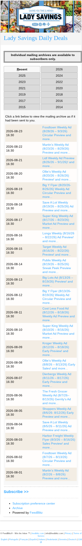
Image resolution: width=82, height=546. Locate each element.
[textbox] (41, 39)
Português (13, 539)
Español (33, 539)
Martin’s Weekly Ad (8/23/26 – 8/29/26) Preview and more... (56, 148)
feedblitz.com (38, 533)
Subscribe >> (16, 492)
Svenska (63, 539)
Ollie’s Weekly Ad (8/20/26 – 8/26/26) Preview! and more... (56, 175)
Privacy (68, 533)
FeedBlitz (36, 512)
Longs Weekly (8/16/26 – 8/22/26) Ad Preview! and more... (58, 237)
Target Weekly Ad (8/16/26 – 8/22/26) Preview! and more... (56, 250)
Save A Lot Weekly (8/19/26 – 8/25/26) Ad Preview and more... (57, 206)
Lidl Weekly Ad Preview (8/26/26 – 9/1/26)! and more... (58, 162)
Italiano (42, 539)
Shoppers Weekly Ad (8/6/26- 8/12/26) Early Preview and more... (58, 412)
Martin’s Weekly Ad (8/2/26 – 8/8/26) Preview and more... (56, 474)
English (4, 539)
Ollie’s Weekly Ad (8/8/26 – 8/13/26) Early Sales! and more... (58, 364)
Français (24, 539)
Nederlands (52, 539)
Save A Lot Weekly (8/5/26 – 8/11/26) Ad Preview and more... (57, 426)
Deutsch (72, 539)
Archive (17, 508)
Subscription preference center (33, 503)
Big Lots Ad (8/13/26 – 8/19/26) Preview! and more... (57, 281)
